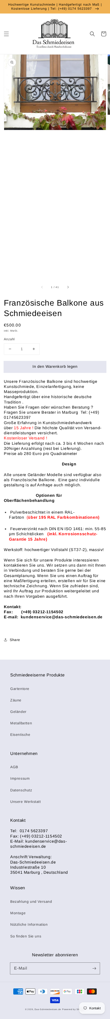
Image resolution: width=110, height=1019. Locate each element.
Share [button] (15, 640)
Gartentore (19, 689)
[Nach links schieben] (42, 287)
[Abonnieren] (94, 968)
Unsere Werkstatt (25, 802)
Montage (18, 913)
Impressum (20, 778)
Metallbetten (21, 723)
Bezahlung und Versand (31, 901)
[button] (6, 34)
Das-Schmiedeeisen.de (48, 1009)
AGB (14, 767)
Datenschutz (21, 790)
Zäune (15, 700)
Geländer (18, 712)
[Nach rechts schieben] (67, 287)
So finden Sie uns (25, 936)
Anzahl (9, 339)
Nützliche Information (29, 924)
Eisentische (20, 735)
